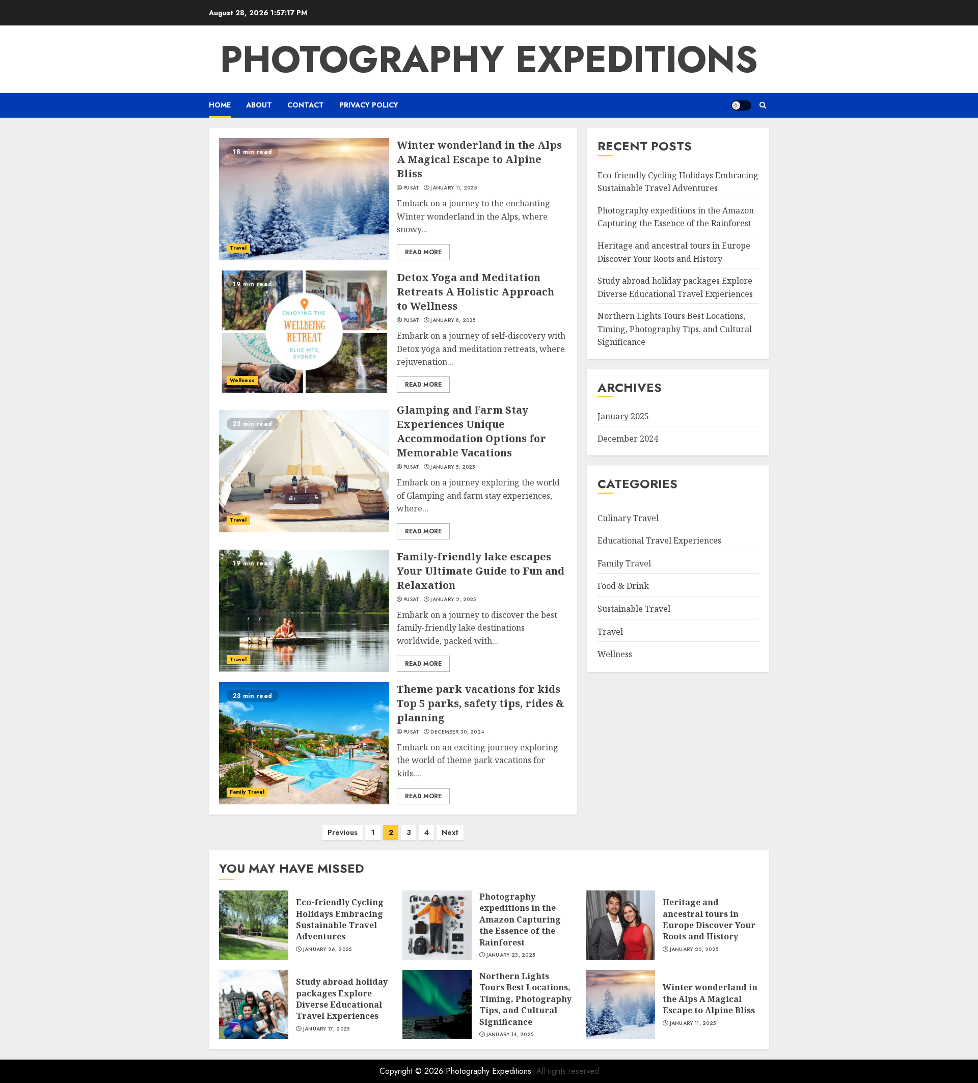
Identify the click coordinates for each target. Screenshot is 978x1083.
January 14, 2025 (510, 1034)
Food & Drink (623, 585)
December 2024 (627, 438)
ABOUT (259, 105)
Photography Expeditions (489, 59)
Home (220, 105)
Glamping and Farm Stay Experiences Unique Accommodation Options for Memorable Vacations (471, 431)
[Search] (762, 105)
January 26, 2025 (327, 949)
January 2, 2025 (453, 599)
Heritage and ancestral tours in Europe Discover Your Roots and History (709, 919)
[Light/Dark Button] (741, 105)
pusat (411, 188)
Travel (238, 248)
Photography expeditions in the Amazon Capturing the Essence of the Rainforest (520, 919)
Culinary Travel (628, 517)
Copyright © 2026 (412, 1071)
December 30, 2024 (457, 732)
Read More (423, 252)
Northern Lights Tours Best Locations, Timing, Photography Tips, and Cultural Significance (674, 328)
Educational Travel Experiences (659, 540)
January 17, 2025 (326, 1029)
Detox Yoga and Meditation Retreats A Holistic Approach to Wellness (475, 291)
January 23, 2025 (510, 955)
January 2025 (623, 416)
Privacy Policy (368, 105)
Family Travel (247, 792)
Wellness (242, 380)
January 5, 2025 (452, 467)
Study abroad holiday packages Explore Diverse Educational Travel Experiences (675, 287)
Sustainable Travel (633, 608)
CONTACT (305, 105)
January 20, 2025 (694, 949)
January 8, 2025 (453, 320)
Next (450, 832)
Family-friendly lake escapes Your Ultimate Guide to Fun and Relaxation (480, 571)
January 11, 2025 (453, 188)
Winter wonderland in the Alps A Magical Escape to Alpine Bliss (479, 159)
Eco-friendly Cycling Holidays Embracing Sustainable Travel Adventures (340, 919)
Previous (343, 832)
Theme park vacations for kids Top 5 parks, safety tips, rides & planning (480, 703)
